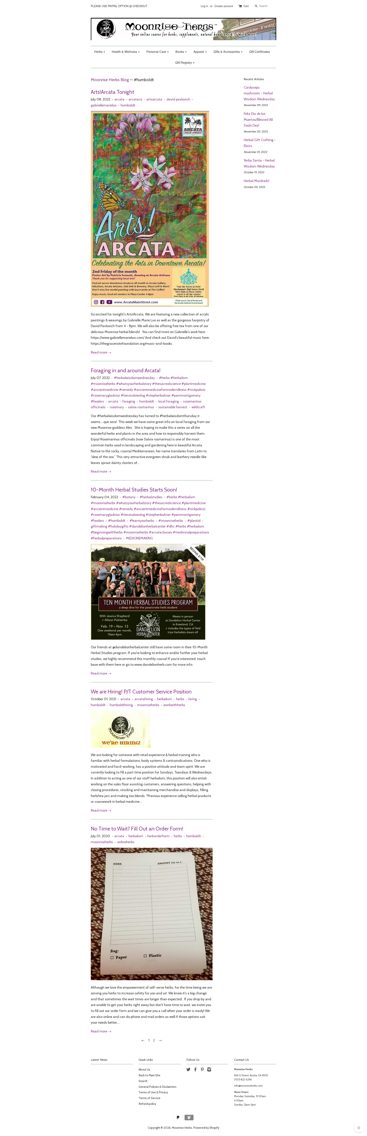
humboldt (128, 105)
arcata (119, 99)
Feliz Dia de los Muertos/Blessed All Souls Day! (258, 119)
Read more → (101, 352)
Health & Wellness (125, 51)
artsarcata (154, 99)
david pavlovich (178, 99)
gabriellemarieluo (103, 105)
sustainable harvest (172, 407)
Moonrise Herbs (182, 1127)
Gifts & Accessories (227, 51)
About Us (144, 1069)
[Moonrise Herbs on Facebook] (195, 1070)
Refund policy (147, 1104)
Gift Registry (184, 62)
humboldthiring (121, 705)
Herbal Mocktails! (256, 181)
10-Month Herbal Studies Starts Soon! (134, 489)
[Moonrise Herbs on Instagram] (209, 1070)
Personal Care (156, 51)
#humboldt (116, 521)
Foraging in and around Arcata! (126, 370)
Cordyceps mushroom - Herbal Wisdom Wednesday (259, 93)
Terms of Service (149, 1098)
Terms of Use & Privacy (153, 1092)
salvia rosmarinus (141, 407)
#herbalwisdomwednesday (134, 378)
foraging (128, 401)
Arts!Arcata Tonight (112, 92)
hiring (192, 699)
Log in (204, 6)
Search (143, 1081)
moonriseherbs (148, 705)
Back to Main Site (149, 1075)
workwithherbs (174, 705)
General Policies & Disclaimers (157, 1087)
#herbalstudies (151, 497)
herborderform (158, 836)
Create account (223, 6)
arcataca (135, 99)
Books (180, 51)
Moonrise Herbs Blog (110, 79)
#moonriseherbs (170, 521)
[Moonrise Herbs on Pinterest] (202, 1070)
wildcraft (198, 407)
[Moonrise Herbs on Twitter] (188, 1070)
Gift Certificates (259, 51)
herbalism (164, 699)
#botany (129, 497)
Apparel (199, 51)
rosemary (117, 407)
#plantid (194, 521)
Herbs (98, 51)
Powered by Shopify (206, 1127)
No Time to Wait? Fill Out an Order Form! (137, 828)
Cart (246, 6)
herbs (180, 699)
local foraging (168, 401)
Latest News (99, 1060)
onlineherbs (125, 842)
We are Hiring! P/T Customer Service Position (141, 691)
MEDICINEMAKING (139, 538)
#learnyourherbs (142, 521)
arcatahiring (144, 699)
